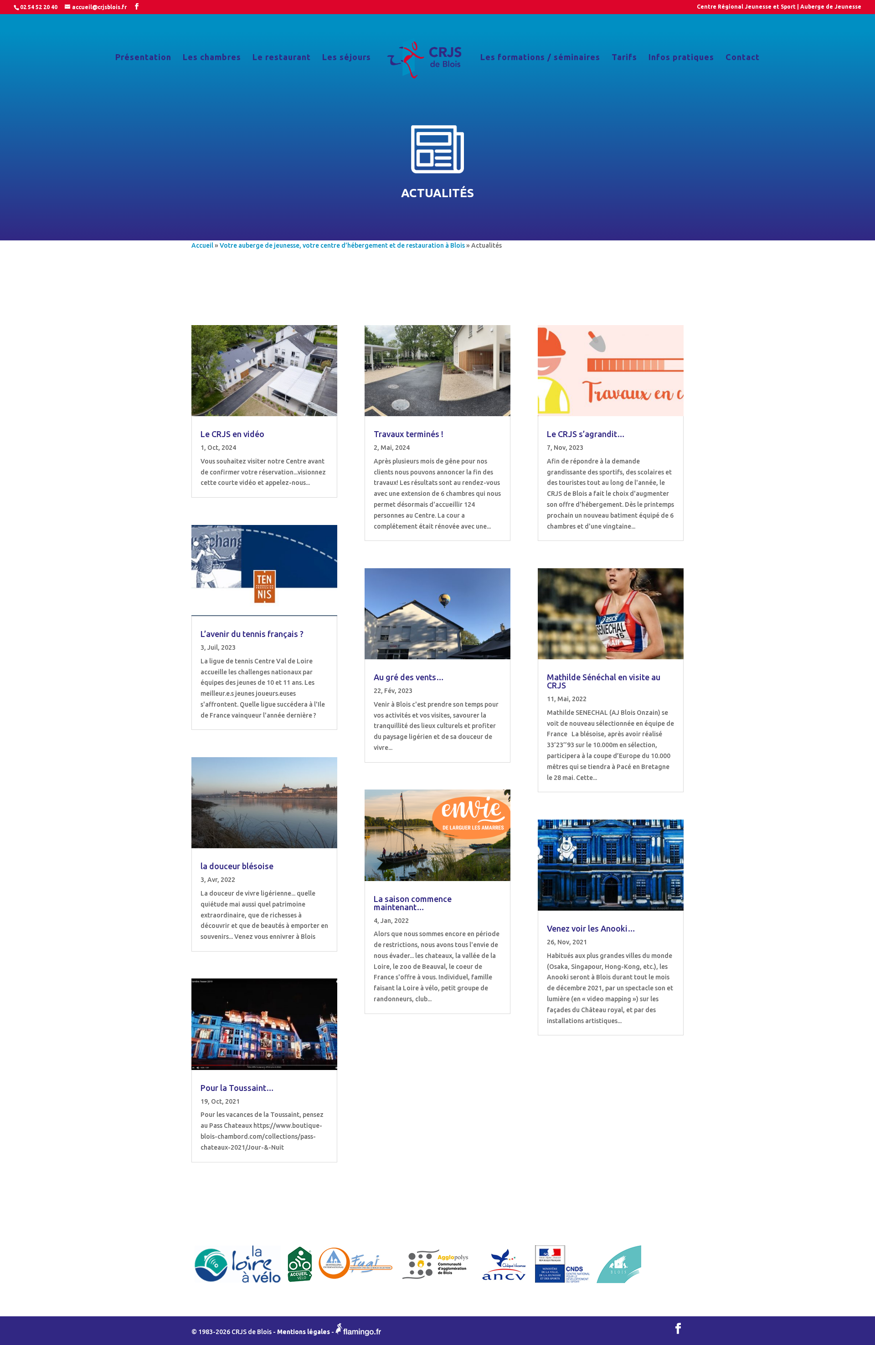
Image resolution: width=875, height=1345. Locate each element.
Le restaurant (281, 57)
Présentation (143, 57)
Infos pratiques (681, 57)
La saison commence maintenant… (413, 903)
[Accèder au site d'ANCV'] (503, 1283)
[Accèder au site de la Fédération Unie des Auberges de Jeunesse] (355, 1283)
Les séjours (346, 57)
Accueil (202, 245)
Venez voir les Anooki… (591, 928)
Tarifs (624, 57)
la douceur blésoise (237, 866)
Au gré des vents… (409, 677)
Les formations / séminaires (540, 57)
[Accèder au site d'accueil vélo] (300, 1283)
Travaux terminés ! (408, 433)
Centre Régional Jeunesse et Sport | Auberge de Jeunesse (779, 7)
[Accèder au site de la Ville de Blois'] (619, 1283)
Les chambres (212, 57)
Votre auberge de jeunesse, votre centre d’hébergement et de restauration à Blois (342, 245)
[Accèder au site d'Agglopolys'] (435, 1283)
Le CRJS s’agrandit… (586, 433)
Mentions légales (303, 1332)
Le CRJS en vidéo (232, 433)
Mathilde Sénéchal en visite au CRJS (603, 681)
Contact (743, 57)
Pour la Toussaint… (237, 1087)
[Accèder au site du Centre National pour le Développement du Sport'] (562, 1283)
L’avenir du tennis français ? (252, 633)
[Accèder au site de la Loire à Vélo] (238, 1283)
